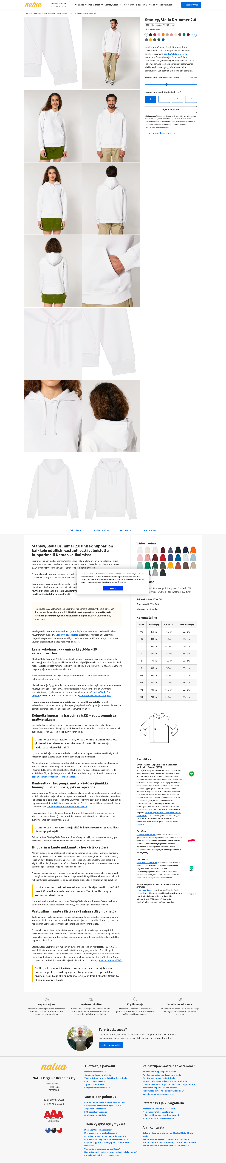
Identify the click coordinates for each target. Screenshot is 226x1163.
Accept (113, 588)
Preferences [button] (122, 582)
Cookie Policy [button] (133, 579)
